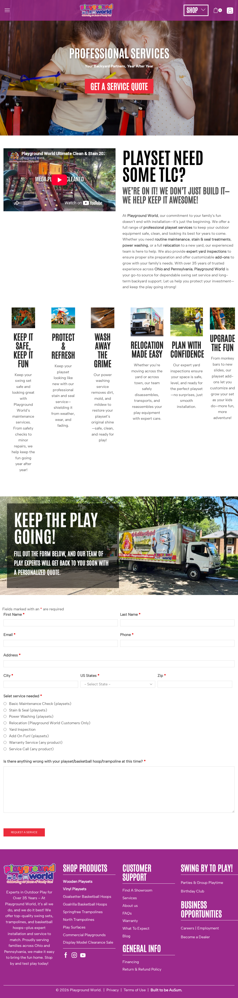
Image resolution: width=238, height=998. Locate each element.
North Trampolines (78, 919)
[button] (7, 10)
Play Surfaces (74, 927)
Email (9, 634)
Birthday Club (192, 891)
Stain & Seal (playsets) (28, 710)
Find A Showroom (137, 890)
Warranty (130, 921)
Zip (162, 675)
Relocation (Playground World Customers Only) (49, 723)
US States (89, 675)
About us (130, 905)
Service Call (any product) (31, 749)
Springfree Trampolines (83, 912)
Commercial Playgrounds (84, 935)
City (8, 675)
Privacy (112, 990)
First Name (14, 614)
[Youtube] (83, 955)
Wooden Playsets (78, 881)
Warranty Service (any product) (36, 742)
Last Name (130, 614)
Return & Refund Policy (141, 969)
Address (12, 655)
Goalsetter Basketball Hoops (87, 896)
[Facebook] (65, 955)
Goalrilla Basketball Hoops (85, 904)
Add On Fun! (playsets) (29, 736)
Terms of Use (135, 990)
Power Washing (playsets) (31, 716)
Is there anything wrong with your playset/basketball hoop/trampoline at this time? (74, 761)
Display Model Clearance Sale (88, 942)
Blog (126, 936)
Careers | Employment (200, 928)
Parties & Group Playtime (202, 882)
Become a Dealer (195, 937)
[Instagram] (74, 955)
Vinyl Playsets (74, 889)
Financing (130, 962)
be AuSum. (173, 990)
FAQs (127, 913)
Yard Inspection (22, 729)
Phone (127, 634)
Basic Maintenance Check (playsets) (40, 703)
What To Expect (135, 928)
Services (129, 898)
